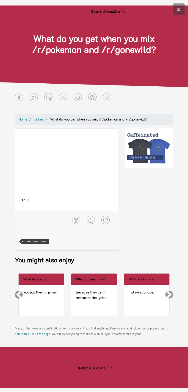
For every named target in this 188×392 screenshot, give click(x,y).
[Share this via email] (107, 97)
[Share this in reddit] (78, 97)
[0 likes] (91, 220)
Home (23, 119)
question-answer (36, 241)
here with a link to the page (32, 334)
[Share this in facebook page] (19, 97)
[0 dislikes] (105, 220)
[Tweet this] (34, 97)
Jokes (39, 119)
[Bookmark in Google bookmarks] (92, 97)
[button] (19, 294)
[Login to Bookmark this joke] (76, 220)
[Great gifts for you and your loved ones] (149, 147)
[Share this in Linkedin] (48, 97)
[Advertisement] (66, 165)
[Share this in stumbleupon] (63, 97)
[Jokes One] (10, 8)
